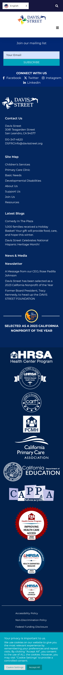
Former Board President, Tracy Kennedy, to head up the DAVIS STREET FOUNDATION (26, 294)
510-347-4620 (14, 139)
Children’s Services (17, 164)
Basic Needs (13, 175)
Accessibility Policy (26, 613)
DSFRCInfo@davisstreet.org (24, 143)
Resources (12, 202)
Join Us (10, 196)
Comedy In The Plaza (19, 221)
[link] (31, 20)
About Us (11, 186)
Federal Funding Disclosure (31, 626)
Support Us (12, 191)
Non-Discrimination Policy (31, 620)
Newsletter (13, 264)
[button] (57, 6)
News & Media (16, 255)
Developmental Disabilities (23, 180)
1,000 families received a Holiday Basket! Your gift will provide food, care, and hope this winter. (31, 230)
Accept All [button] (34, 667)
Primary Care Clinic (17, 169)
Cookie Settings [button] (14, 667)
